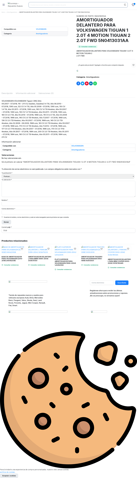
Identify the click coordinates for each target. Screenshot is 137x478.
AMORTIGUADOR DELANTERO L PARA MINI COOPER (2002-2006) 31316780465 (119, 261)
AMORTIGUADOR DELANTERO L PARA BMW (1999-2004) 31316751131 (39, 258)
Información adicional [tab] (25, 93)
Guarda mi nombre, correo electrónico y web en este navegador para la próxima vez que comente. (36, 217)
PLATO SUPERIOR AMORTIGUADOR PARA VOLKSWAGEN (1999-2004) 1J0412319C (65, 262)
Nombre (5, 200)
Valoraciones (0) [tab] (46, 93)
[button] (3, 21)
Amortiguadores (12, 12)
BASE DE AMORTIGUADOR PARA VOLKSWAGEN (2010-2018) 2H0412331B (12, 258)
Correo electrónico (8, 209)
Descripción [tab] (7, 93)
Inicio (3, 12)
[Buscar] (125, 4)
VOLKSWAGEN (41, 29)
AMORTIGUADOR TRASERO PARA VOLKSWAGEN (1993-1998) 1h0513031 (91, 258)
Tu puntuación (7, 173)
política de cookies (7, 472)
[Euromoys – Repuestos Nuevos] (16, 4)
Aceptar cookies (9, 476)
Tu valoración (7, 180)
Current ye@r (7, 227)
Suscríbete (122, 283)
